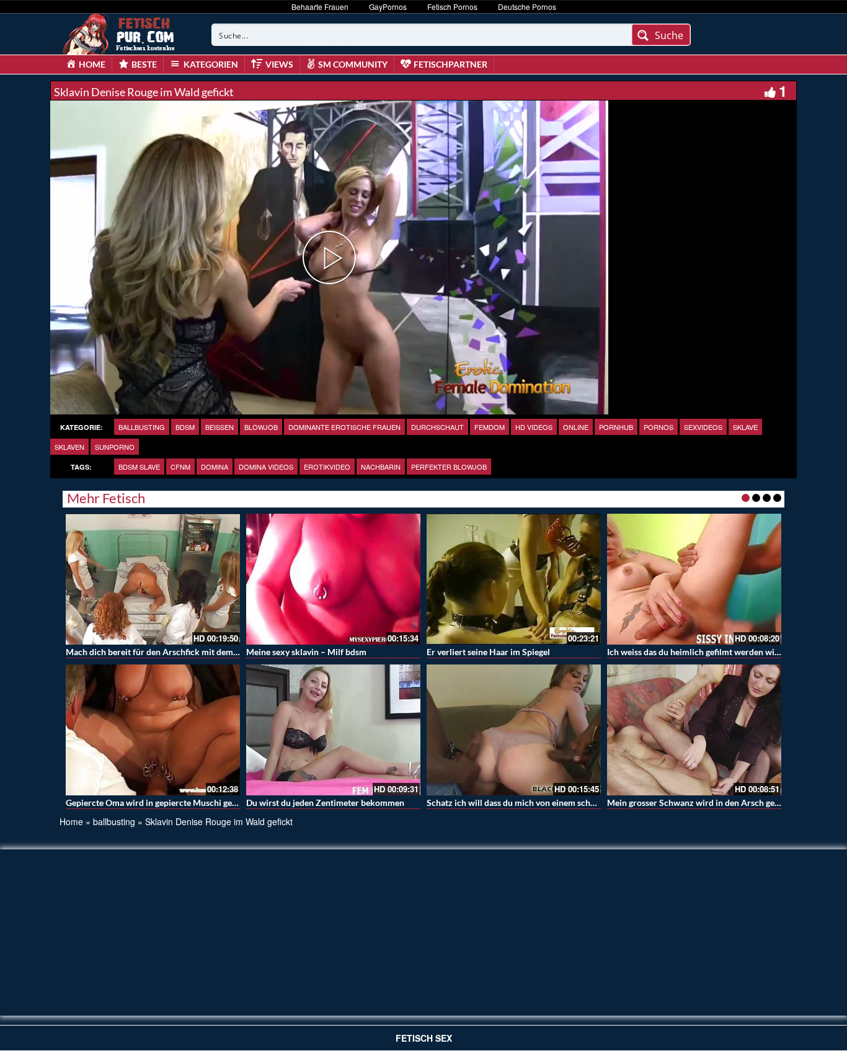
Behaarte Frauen (319, 6)
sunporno (115, 447)
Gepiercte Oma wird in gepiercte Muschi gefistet (158, 802)
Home (71, 821)
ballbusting (141, 427)
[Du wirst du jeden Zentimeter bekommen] (333, 729)
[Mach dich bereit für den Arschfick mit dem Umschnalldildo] (153, 579)
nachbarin (381, 467)
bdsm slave (139, 467)
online (575, 427)
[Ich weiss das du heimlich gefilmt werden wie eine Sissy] (694, 579)
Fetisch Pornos (452, 6)
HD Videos (533, 427)
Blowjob (261, 427)
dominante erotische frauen (344, 427)
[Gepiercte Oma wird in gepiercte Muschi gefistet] (153, 729)
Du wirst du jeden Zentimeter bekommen (325, 802)
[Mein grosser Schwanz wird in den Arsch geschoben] (694, 729)
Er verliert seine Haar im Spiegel (488, 651)
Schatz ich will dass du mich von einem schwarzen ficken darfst (548, 802)
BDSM (185, 427)
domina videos (266, 467)
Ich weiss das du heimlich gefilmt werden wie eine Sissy (712, 651)
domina (214, 467)
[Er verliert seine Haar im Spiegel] (514, 579)
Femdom (489, 427)
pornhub (616, 427)
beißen (219, 427)
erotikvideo (327, 467)
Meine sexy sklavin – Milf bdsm (306, 651)
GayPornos (388, 6)
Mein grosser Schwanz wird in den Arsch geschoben (707, 802)
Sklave (745, 427)
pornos (658, 427)
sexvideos (703, 427)
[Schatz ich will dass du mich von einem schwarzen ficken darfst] (514, 729)
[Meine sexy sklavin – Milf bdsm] (333, 579)
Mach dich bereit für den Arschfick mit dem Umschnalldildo (181, 651)
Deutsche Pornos (527, 6)
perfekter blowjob (449, 467)
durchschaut (437, 427)
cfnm (180, 467)
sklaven (69, 447)
